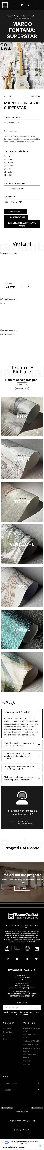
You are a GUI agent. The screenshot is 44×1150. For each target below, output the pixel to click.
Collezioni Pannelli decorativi (31, 1049)
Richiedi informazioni (15, 212)
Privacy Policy (8, 1108)
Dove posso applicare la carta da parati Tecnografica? (19, 767)
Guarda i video (23, 821)
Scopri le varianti (17, 188)
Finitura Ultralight (30, 1045)
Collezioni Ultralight (32, 1041)
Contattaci (22, 888)
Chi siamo (7, 1028)
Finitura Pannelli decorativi (30, 1055)
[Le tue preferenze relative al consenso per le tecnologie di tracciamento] (40, 1146)
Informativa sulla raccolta (14, 1147)
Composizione (11, 1083)
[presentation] (22, 286)
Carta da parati (28, 16)
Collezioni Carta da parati (31, 1029)
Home (9, 16)
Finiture (26, 1064)
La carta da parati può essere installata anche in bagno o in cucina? (17, 756)
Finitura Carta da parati (30, 1036)
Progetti (26, 1061)
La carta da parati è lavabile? (17, 712)
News (5, 1035)
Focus (5, 1039)
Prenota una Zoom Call (26, 824)
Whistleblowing (22, 1111)
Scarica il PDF (13, 202)
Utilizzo (8, 1090)
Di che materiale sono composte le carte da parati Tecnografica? (20, 778)
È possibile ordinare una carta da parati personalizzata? (19, 744)
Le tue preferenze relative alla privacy (24, 1142)
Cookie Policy (38, 1108)
